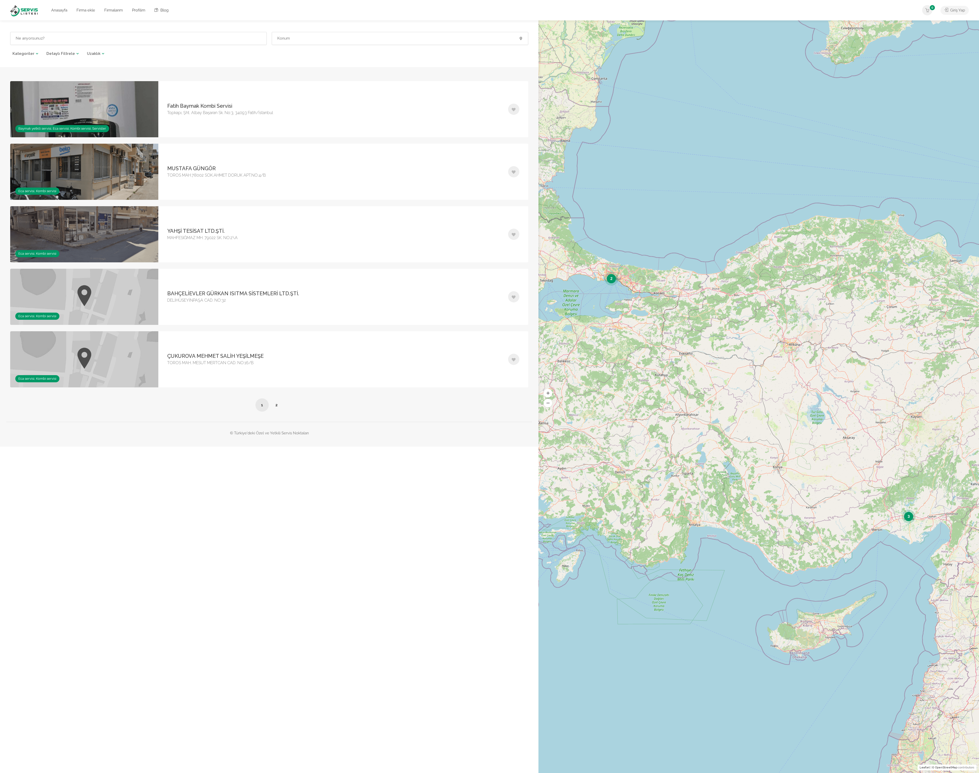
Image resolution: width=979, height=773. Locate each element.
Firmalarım (113, 10)
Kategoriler (23, 53)
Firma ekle (85, 10)
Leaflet (925, 767)
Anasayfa (59, 10)
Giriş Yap (957, 10)
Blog (164, 10)
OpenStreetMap (946, 767)
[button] (548, 393)
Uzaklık (93, 53)
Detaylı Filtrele (60, 53)
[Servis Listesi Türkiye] (24, 10)
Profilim (138, 10)
